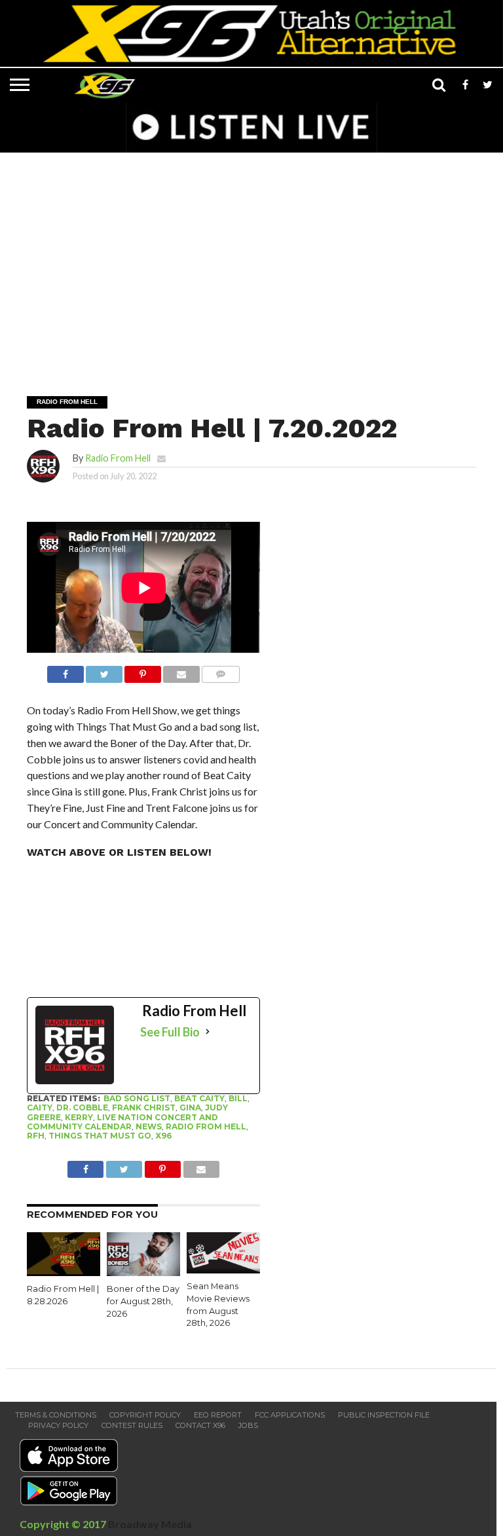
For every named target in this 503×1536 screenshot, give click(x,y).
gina (190, 1107)
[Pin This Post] (142, 671)
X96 (163, 1136)
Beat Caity (199, 1098)
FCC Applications (290, 1414)
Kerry (79, 1117)
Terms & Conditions (55, 1414)
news (149, 1126)
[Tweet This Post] (104, 671)
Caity (39, 1107)
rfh (36, 1136)
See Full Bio (170, 1032)
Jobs (248, 1425)
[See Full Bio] (207, 1032)
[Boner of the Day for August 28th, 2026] (143, 1272)
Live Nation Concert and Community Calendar (122, 1121)
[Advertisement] (255, 265)
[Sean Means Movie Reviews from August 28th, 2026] (223, 1269)
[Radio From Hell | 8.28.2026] (63, 1272)
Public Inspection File (384, 1414)
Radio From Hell (118, 458)
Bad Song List (136, 1098)
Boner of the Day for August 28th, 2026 (143, 1301)
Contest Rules (132, 1425)
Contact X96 (200, 1425)
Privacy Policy (58, 1425)
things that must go (99, 1136)
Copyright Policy (145, 1414)
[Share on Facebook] (65, 671)
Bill (238, 1098)
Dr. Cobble (82, 1107)
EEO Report (218, 1414)
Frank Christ (144, 1107)
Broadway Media (150, 1524)
